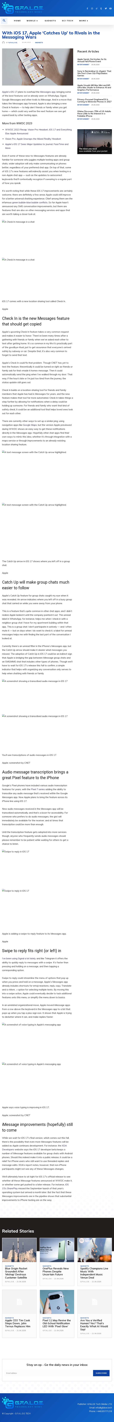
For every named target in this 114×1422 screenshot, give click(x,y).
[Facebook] (87, 8)
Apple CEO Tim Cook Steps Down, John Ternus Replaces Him (17, 1323)
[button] (4, 20)
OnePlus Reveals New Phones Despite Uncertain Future (56, 1271)
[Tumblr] (101, 8)
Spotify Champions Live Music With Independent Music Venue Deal (94, 1273)
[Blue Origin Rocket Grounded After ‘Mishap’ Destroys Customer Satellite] (19, 1250)
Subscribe (101, 1373)
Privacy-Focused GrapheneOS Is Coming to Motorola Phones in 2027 (94, 100)
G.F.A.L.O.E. (13, 42)
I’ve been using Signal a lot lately (18, 958)
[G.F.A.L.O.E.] (4, 42)
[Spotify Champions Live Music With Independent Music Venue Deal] (95, 1250)
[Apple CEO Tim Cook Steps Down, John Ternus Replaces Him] (19, 1302)
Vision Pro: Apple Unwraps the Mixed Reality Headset (33, 138)
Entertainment (83, 64)
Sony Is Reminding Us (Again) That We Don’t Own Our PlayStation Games (94, 73)
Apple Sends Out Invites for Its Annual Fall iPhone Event (91, 60)
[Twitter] (105, 8)
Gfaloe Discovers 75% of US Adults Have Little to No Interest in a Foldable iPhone (94, 113)
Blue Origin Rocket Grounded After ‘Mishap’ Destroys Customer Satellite (16, 1273)
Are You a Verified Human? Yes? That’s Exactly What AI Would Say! (94, 1325)
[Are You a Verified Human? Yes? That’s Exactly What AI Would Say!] (95, 1302)
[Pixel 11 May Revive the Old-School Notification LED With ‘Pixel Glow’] (57, 1302)
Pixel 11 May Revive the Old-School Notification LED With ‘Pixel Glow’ (57, 1323)
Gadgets (39, 42)
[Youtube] (110, 8)
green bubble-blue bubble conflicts (30, 202)
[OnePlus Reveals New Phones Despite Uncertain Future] (57, 1250)
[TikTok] (96, 8)
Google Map (29, 425)
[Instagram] (92, 8)
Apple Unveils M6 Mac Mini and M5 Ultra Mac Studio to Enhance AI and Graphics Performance (94, 87)
